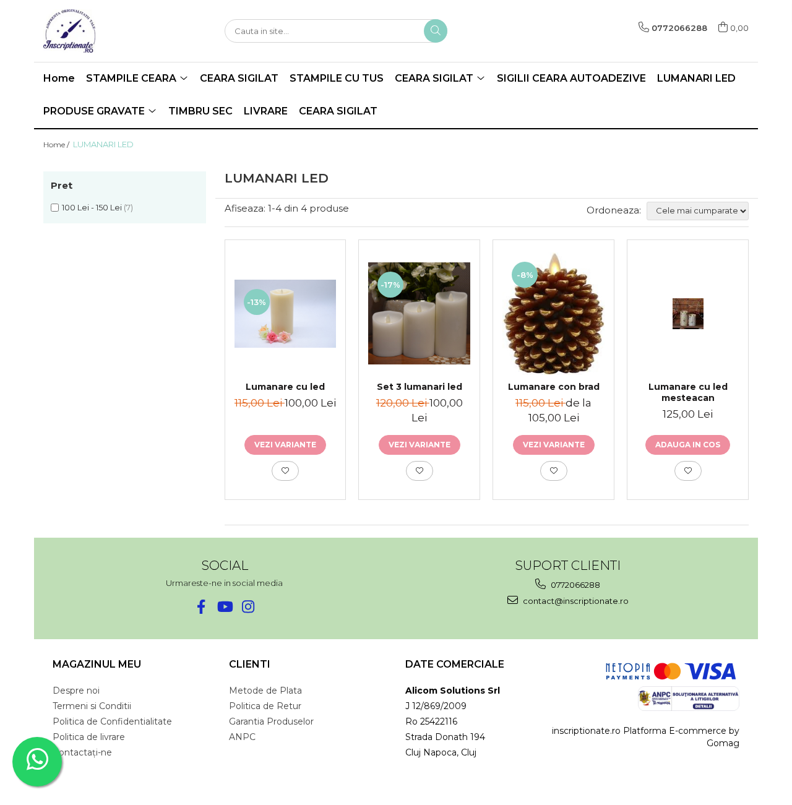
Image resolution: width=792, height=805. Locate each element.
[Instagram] (248, 607)
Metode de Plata (265, 690)
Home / (57, 144)
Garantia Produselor (271, 721)
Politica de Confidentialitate (112, 721)
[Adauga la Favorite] (285, 471)
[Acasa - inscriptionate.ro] (105, 31)
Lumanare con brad (554, 386)
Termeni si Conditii (92, 706)
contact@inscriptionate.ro (575, 601)
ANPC (242, 737)
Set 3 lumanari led (419, 386)
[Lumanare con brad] (553, 313)
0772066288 (574, 585)
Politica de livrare (89, 737)
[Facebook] (201, 607)
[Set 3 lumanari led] (419, 313)
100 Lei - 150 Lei (92, 207)
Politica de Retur (265, 706)
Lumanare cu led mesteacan (688, 392)
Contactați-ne (82, 752)
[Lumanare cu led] (286, 314)
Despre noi (76, 690)
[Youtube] (224, 607)
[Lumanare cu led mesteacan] (688, 313)
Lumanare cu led (285, 386)
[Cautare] (435, 31)
